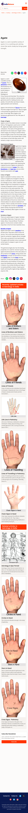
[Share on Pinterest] (25, 73)
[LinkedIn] (14, 799)
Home (2, 12)
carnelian (20, 205)
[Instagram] (17, 799)
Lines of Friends (7, 386)
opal (16, 171)
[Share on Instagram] (15, 73)
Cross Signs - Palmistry (10, 720)
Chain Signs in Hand (9, 514)
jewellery (18, 230)
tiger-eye (13, 169)
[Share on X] (19, 73)
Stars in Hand (6, 668)
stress (13, 253)
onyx (2, 211)
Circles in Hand (7, 618)
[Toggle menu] (26, 3)
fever (16, 257)
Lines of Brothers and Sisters (12, 332)
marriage (3, 117)
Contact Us (6, 796)
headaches (4, 255)
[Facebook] (20, 796)
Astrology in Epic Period (10, 566)
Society (8, 12)
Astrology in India (16, 12)
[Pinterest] (10, 799)
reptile (5, 257)
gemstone (4, 84)
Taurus (17, 107)
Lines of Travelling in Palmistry (13, 474)
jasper (15, 167)
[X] (24, 796)
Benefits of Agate (6, 228)
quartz (4, 83)
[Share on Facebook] (22, 73)
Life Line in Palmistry (9, 420)
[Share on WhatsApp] (12, 73)
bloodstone (4, 169)
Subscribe (14, 741)
